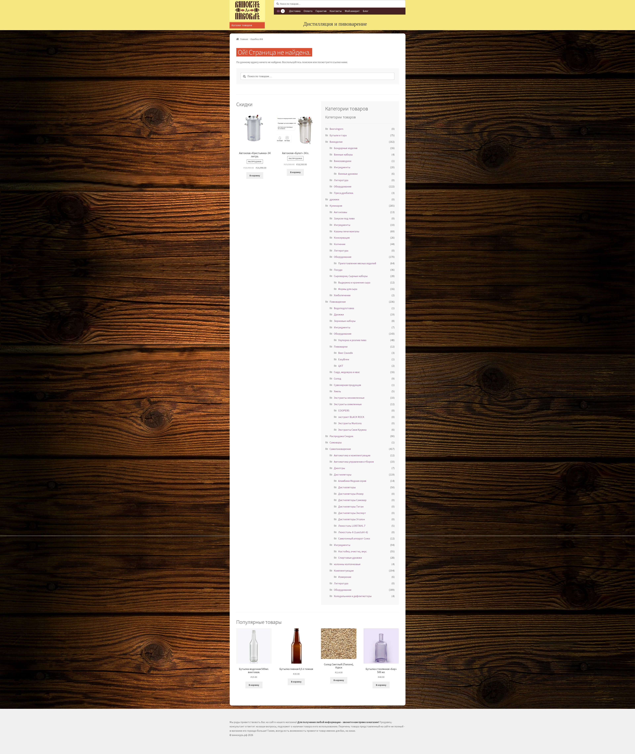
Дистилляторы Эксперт (352, 513)
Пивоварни (340, 346)
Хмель (337, 391)
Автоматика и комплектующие (352, 455)
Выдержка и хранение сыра (354, 282)
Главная (244, 39)
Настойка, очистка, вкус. (352, 551)
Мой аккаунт (352, 11)
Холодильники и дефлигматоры (353, 596)
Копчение (339, 244)
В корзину (255, 175)
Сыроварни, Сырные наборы (351, 276)
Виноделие (336, 141)
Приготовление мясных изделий (357, 263)
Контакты (336, 11)
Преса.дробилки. (344, 193)
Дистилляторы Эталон (351, 519)
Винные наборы (343, 154)
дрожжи (334, 199)
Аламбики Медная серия (352, 480)
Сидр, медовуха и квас (347, 372)
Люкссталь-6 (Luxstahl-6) (353, 532)
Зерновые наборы (345, 321)
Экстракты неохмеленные (349, 397)
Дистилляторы (342, 474)
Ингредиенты (342, 167)
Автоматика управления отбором (354, 461)
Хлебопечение (342, 295)
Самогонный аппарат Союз (354, 538)
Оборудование (342, 186)
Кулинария (336, 205)
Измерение (344, 576)
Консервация (342, 237)
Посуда (338, 269)
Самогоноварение (340, 449)
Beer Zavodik (345, 352)
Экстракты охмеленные (348, 404)
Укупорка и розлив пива (352, 340)
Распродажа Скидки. (342, 436)
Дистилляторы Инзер (350, 493)
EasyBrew (343, 359)
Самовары (336, 442)
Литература (341, 180)
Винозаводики (342, 161)
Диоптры (339, 468)
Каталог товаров (242, 25)
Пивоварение (338, 301)
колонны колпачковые (347, 564)
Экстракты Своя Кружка (352, 429)
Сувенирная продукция (347, 385)
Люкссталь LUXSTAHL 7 (351, 525)
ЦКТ (340, 365)
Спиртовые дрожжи (350, 557)
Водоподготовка (344, 308)
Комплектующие (344, 570)
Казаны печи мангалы (346, 231)
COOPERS (343, 410)
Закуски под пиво (344, 218)
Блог (365, 11)
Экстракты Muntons (350, 423)
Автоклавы (340, 212)
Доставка (294, 11)
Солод (337, 378)
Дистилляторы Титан (350, 506)
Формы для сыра (347, 289)
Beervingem (336, 128)
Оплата (308, 11)
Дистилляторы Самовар (352, 500)
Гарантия (321, 11)
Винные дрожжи (348, 173)
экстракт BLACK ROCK (351, 417)
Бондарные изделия (345, 148)
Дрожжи (339, 314)
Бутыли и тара (338, 135)
